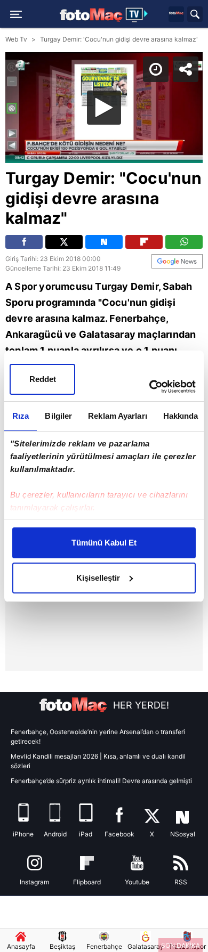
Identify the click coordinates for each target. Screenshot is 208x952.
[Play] (104, 476)
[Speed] (161, 17)
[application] (104, 476)
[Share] (191, 17)
